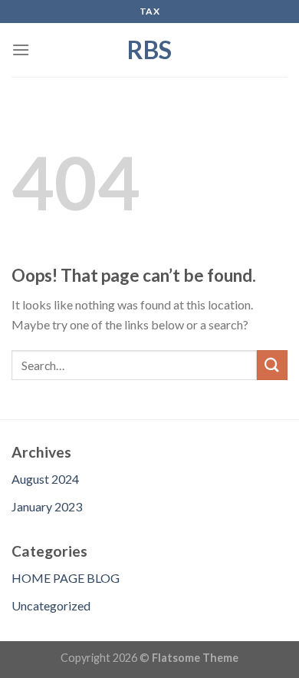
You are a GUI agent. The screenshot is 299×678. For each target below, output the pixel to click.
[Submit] (272, 365)
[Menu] (21, 49)
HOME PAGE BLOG (66, 578)
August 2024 (45, 478)
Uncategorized (51, 605)
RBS (149, 50)
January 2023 (47, 506)
